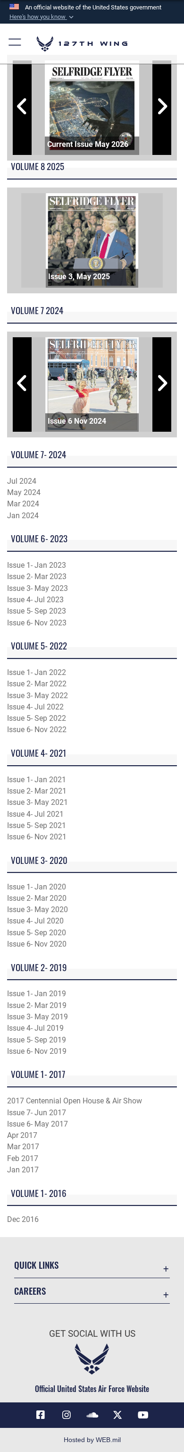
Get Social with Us (92, 1333)
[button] (42, 17)
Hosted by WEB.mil (92, 1439)
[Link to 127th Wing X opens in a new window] (117, 1415)
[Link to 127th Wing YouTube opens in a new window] (143, 1415)
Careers (30, 1291)
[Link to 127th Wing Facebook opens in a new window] (40, 1415)
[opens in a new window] (66, 1415)
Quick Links (36, 1265)
